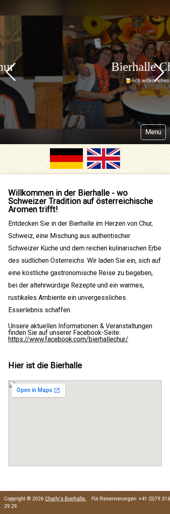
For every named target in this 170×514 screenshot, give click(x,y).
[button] (11, 72)
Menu (153, 132)
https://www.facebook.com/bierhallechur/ (68, 339)
